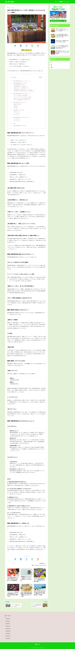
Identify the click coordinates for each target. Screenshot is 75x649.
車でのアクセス (17, 114)
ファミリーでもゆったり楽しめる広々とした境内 (22, 96)
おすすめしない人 (17, 120)
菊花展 (44, 565)
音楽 (52, 67)
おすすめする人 (17, 119)
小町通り (15, 105)
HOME (38, 644)
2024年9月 (8, 633)
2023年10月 (8, 636)
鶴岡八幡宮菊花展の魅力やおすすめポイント (21, 93)
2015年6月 (8, 638)
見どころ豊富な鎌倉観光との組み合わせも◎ (22, 99)
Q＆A (14, 123)
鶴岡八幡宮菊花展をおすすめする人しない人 (21, 117)
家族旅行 (37, 565)
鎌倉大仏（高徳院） (17, 104)
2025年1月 (8, 626)
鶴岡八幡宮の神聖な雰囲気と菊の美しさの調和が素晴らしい (24, 90)
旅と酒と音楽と (10, 1)
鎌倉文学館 (16, 107)
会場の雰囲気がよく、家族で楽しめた (20, 86)
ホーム (56, 1)
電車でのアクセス (17, 111)
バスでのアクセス (17, 113)
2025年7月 (8, 618)
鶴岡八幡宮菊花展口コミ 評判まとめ (20, 125)
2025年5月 (8, 623)
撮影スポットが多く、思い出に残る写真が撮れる (22, 98)
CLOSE (40, 77)
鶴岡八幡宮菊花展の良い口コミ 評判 (20, 83)
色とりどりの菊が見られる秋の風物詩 (20, 95)
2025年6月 (8, 621)
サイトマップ (66, 1)
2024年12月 (8, 628)
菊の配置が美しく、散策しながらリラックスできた (23, 89)
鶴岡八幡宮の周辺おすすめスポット (20, 102)
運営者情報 (61, 1)
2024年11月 (8, 631)
